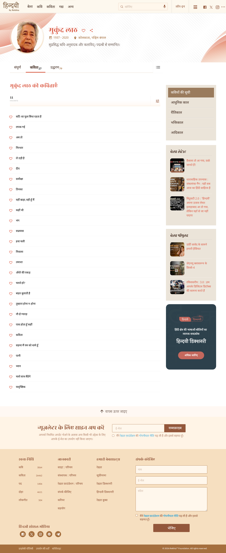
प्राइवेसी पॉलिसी (26, 548)
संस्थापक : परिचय (67, 476)
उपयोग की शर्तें (42, 548)
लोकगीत (30, 500)
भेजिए (172, 528)
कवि (39, 6)
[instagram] (40, 534)
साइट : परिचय (65, 467)
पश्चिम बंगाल (99, 38)
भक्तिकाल (177, 123)
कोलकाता (84, 38)
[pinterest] (49, 534)
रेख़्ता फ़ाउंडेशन (127, 436)
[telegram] (58, 534)
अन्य (71, 6)
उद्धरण (56, 67)
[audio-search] (165, 6)
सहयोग (61, 509)
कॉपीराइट (56, 548)
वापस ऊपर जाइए (116, 412)
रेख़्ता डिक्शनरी (104, 484)
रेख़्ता (99, 467)
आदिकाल (177, 133)
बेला (30, 6)
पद (30, 484)
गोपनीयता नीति (146, 436)
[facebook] (23, 534)
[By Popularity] (155, 101)
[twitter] (32, 534)
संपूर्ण (17, 67)
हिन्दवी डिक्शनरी (105, 492)
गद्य (61, 6)
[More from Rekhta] (195, 7)
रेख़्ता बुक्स (102, 500)
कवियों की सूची (180, 92)
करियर (61, 500)
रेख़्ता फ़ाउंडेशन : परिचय (70, 484)
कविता (35, 67)
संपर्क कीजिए (64, 492)
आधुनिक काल (180, 102)
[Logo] (11, 7)
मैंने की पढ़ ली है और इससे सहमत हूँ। (150, 436)
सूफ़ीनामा (101, 476)
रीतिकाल (176, 112)
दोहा (30, 492)
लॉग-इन (180, 6)
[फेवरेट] (83, 30)
